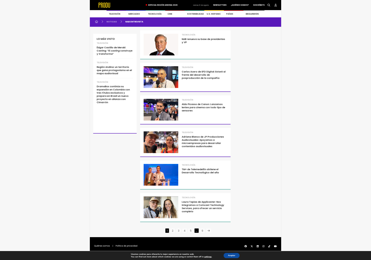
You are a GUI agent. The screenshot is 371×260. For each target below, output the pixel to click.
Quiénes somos (102, 245)
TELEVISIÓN (114, 13)
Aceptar (231, 255)
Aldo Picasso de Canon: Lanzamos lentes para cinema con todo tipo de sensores (203, 107)
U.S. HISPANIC (214, 13)
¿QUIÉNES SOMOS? (240, 5)
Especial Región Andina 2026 (163, 5)
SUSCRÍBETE (259, 5)
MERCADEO (134, 13)
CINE (170, 13)
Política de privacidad (126, 245)
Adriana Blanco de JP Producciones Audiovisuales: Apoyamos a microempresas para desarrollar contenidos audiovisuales (203, 141)
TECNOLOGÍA (155, 13)
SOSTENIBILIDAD (195, 13)
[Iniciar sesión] (275, 5)
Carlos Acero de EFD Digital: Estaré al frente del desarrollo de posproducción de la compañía (203, 75)
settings (208, 257)
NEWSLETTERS (220, 5)
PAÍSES (229, 13)
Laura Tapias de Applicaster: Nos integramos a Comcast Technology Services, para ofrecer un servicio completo (203, 206)
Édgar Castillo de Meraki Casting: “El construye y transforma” (114, 51)
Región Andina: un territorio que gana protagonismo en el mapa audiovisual (114, 70)
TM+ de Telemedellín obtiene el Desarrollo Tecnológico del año (200, 171)
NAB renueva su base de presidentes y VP (203, 40)
